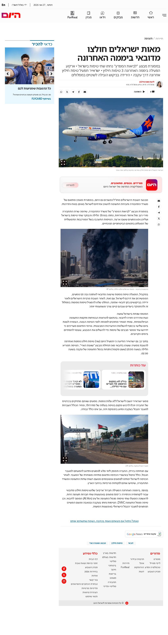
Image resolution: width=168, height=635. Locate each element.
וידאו (102, 17)
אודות (94, 575)
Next (51, 73)
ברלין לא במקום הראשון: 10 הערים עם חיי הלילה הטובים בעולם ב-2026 (116, 386)
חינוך (113, 569)
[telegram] (73, 91)
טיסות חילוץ (116, 543)
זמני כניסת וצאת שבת (86, 563)
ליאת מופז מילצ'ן (146, 82)
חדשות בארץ (109, 553)
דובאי (130, 543)
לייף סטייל (155, 563)
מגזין (88, 17)
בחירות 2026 (91, 571)
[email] (84, 91)
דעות (141, 571)
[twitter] (67, 91)
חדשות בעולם (109, 557)
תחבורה (112, 582)
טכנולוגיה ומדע (152, 567)
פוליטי (113, 561)
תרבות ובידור (137, 559)
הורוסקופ (139, 567)
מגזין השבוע (154, 571)
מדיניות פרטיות (90, 588)
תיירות (159, 38)
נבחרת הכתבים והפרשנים (84, 584)
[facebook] (78, 91)
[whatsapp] (61, 91)
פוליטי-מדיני (109, 586)
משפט (113, 578)
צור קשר (93, 580)
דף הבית (93, 559)
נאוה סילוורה (121, 373)
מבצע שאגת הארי (97, 543)
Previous (7, 73)
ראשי (150, 17)
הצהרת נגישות (90, 592)
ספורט (157, 559)
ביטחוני (112, 565)
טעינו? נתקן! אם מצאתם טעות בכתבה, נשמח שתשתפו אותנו (104, 521)
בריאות (112, 574)
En (3, 5)
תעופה (148, 38)
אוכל (141, 563)
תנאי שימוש (91, 596)
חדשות (135, 17)
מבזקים (118, 17)
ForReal (72, 17)
